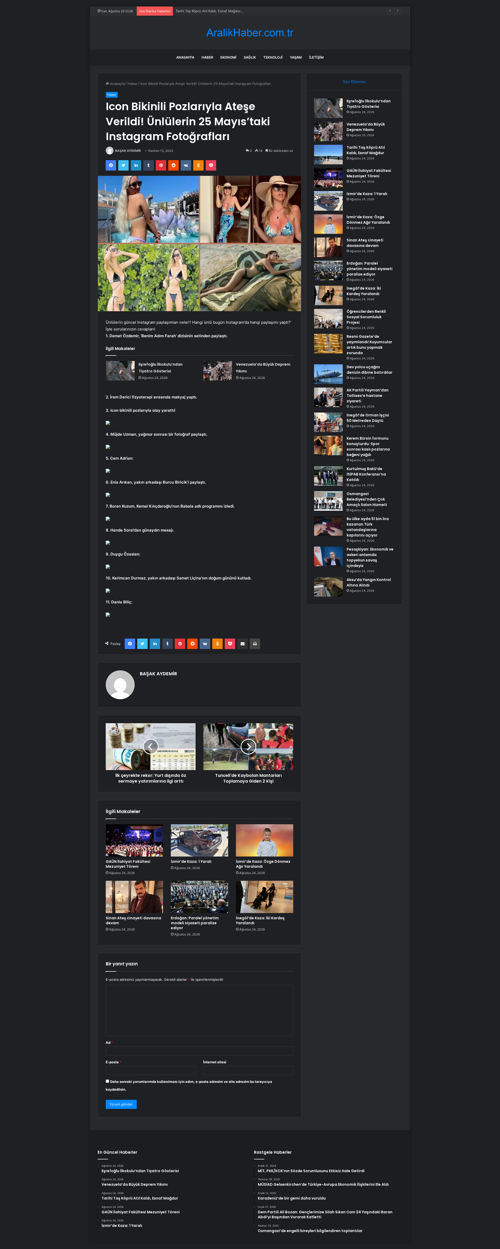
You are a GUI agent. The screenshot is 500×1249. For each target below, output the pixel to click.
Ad (109, 1042)
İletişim (316, 57)
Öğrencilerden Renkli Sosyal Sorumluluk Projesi (366, 317)
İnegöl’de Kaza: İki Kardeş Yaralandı (260, 920)
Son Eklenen (354, 81)
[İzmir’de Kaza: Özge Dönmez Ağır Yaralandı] (264, 840)
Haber (207, 57)
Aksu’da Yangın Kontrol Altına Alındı (369, 582)
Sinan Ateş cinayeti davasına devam (133, 920)
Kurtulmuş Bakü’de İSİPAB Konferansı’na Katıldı (366, 474)
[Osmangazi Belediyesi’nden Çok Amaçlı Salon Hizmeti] (328, 501)
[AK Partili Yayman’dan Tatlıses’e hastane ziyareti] (328, 397)
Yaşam (296, 57)
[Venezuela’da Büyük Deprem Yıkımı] (217, 370)
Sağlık (250, 57)
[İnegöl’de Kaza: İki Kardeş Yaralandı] (264, 897)
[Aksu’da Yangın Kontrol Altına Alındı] (328, 587)
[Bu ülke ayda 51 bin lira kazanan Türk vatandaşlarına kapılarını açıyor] (328, 526)
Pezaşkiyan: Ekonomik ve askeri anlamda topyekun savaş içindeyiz (370, 557)
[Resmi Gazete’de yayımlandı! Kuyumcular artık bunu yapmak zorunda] (328, 343)
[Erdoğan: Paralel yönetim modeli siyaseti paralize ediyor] (199, 897)
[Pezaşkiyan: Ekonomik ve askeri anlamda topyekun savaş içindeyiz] (328, 556)
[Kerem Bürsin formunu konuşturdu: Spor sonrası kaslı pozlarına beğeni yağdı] (328, 445)
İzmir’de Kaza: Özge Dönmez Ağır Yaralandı (263, 864)
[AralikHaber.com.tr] (250, 32)
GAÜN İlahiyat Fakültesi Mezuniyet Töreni (128, 864)
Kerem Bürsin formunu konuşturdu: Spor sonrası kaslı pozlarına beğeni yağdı (368, 446)
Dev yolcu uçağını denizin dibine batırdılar (369, 369)
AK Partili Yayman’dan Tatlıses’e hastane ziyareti (368, 396)
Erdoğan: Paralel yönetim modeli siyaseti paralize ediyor (195, 922)
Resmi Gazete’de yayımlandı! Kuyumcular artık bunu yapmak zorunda (369, 344)
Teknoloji (273, 57)
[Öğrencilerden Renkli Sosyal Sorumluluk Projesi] (328, 318)
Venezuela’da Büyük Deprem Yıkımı (366, 127)
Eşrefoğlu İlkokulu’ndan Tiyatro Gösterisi (369, 103)
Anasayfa (185, 57)
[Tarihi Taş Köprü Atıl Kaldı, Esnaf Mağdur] (328, 154)
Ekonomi (228, 57)
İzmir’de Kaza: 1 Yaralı (191, 861)
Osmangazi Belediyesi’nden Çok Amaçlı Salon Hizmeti (367, 499)
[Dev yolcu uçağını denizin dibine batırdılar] (328, 374)
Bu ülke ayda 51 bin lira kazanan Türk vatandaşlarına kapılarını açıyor (368, 527)
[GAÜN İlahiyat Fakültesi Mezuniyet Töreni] (134, 840)
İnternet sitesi (214, 1062)
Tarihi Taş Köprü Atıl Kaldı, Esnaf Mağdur (208, 11)
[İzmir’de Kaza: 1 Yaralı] (199, 840)
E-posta (113, 1062)
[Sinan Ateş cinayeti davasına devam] (134, 897)
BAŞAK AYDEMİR (128, 151)
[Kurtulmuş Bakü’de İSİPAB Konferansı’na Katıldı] (328, 476)
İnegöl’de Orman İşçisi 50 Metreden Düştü (368, 418)
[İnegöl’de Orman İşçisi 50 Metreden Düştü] (328, 422)
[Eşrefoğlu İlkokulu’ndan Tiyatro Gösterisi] (120, 370)
